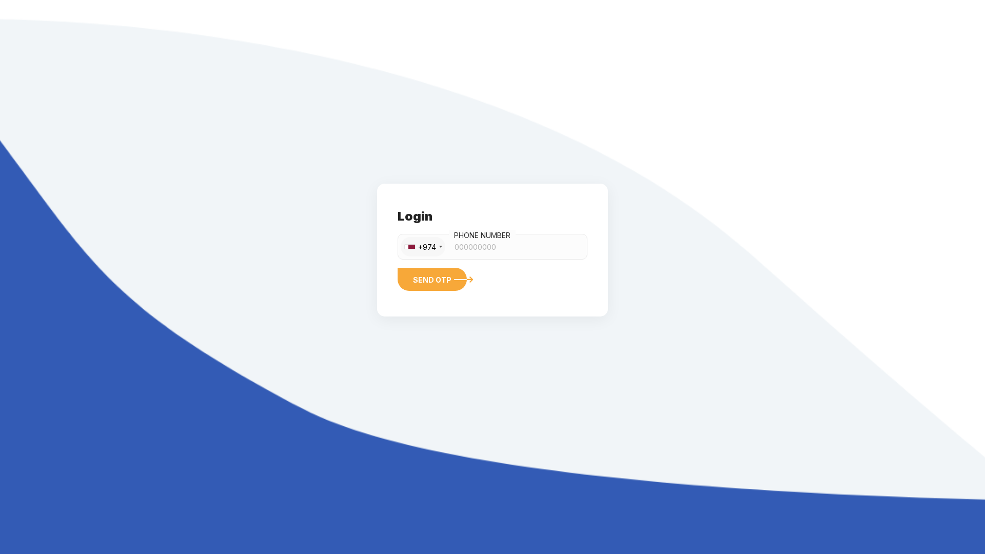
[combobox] (423, 246)
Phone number (482, 235)
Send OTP (432, 279)
